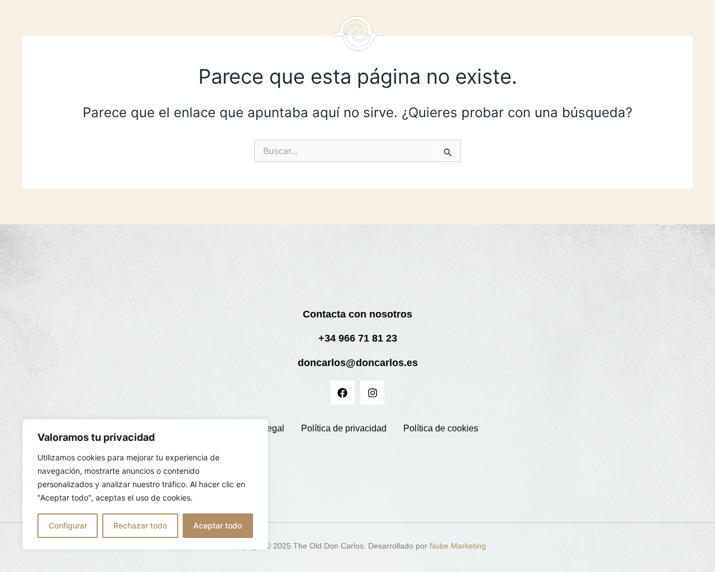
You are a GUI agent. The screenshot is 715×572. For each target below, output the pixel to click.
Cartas (189, 39)
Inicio (149, 39)
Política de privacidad (344, 428)
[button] (495, 39)
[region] (145, 484)
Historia (233, 39)
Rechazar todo (140, 525)
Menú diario (489, 39)
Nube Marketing (458, 545)
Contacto (605, 39)
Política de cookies (440, 428)
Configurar (68, 525)
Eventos (555, 39)
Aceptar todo (217, 525)
